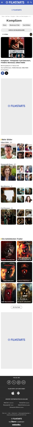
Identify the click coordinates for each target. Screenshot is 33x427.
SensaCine (22, 402)
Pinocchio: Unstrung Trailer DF (8, 259)
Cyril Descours (7, 67)
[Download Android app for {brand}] (19, 393)
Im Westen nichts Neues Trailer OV (24, 280)
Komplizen (13, 16)
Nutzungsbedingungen (24, 413)
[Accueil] (15, 2)
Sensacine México (15, 407)
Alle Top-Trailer (16, 307)
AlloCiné (6, 402)
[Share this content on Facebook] (2, 73)
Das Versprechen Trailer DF (24, 259)
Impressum (14, 413)
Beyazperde (6, 405)
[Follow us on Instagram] (19, 382)
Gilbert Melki (25, 67)
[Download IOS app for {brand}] (13, 393)
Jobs (9, 413)
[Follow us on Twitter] (14, 382)
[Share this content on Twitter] (6, 73)
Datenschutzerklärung (12, 415)
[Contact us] (24, 382)
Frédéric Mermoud (16, 67)
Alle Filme (8, 16)
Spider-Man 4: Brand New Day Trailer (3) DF (8, 301)
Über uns (4, 413)
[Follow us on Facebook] (9, 382)
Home (3, 16)
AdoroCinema (22, 405)
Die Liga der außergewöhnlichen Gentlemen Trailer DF (24, 301)
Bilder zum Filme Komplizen (22, 16)
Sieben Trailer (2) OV (8, 280)
